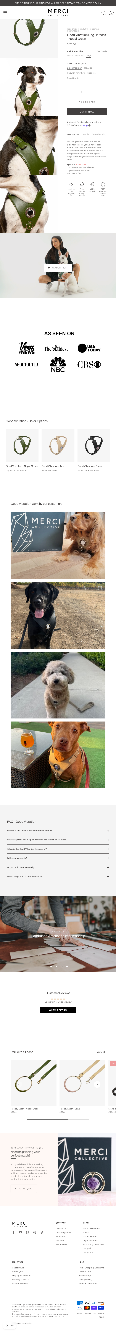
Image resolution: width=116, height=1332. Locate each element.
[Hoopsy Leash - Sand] (82, 1083)
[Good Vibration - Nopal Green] (22, 445)
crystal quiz (23, 1188)
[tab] (74, 134)
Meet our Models (20, 1283)
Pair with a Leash (22, 1052)
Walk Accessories (91, 1228)
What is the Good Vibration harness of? (27, 849)
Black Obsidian (74, 68)
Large (88, 55)
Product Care (85, 1271)
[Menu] (5, 12)
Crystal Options (99, 134)
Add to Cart (87, 102)
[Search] (103, 13)
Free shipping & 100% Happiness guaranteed (83, 30)
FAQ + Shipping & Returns (91, 1267)
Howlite (88, 68)
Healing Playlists (20, 1279)
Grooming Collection (93, 1244)
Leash (86, 1232)
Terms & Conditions (88, 1283)
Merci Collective (25, 1323)
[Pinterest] (34, 1232)
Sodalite (91, 73)
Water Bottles (90, 1236)
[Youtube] (20, 1232)
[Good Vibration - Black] (93, 445)
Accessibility (85, 1275)
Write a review (58, 1009)
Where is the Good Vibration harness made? (29, 830)
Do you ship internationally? (21, 867)
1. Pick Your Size (87, 51)
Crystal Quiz (18, 1267)
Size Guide (101, 51)
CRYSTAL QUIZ (90, 1313)
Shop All (87, 1248)
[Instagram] (27, 1232)
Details (85, 134)
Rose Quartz (73, 78)
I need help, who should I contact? (24, 876)
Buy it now (87, 112)
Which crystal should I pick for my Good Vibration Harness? (37, 839)
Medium (79, 55)
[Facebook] (13, 1232)
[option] (58, 934)
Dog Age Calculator (21, 1275)
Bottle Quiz (17, 1271)
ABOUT (101, 1313)
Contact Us (61, 1228)
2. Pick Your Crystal (77, 63)
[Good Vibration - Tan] (58, 445)
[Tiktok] (42, 1232)
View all (101, 1052)
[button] (51, 966)
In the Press (61, 1244)
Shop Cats (88, 1252)
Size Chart (81, 164)
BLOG (101, 1317)
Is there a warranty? (17, 858)
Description (73, 134)
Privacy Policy (85, 1279)
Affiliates (60, 1240)
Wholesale (61, 1236)
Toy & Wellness (90, 1240)
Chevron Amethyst (76, 73)
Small (70, 55)
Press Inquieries (63, 1232)
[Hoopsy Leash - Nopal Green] (33, 1083)
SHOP (79, 1313)
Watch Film (59, 267)
